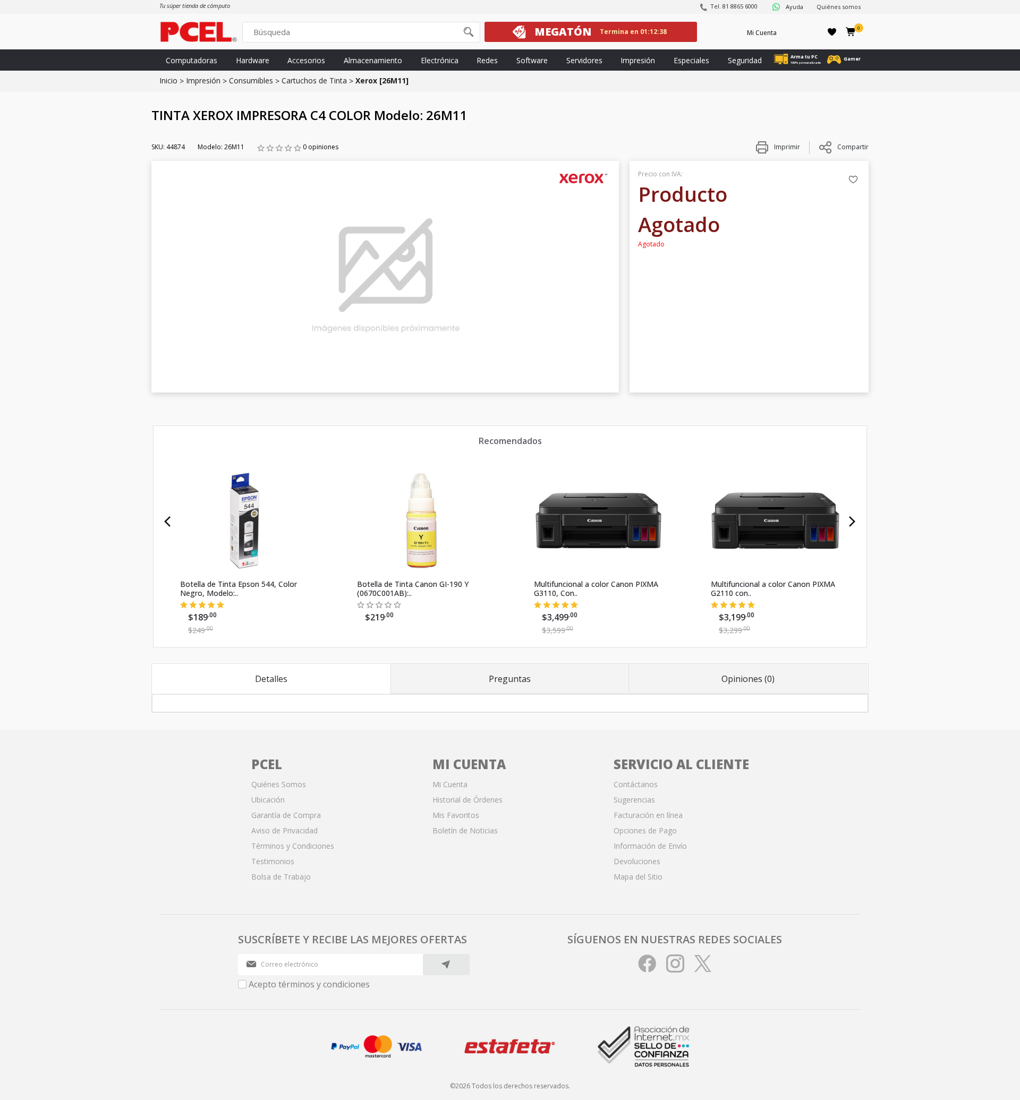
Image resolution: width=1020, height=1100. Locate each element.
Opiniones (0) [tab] (748, 679)
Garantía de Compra (286, 815)
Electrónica (439, 60)
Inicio (168, 80)
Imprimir (786, 146)
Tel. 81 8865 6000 (734, 6)
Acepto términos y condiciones (309, 984)
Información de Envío (650, 846)
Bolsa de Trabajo (281, 877)
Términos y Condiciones (292, 846)
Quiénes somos (839, 7)
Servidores (584, 60)
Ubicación (268, 800)
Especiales (691, 60)
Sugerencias (634, 800)
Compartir (853, 146)
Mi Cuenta (762, 32)
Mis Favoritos (455, 815)
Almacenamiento (373, 60)
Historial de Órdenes (467, 800)
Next (852, 521)
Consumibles (251, 80)
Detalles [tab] (271, 679)
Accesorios (306, 60)
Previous (167, 521)
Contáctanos (636, 784)
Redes (487, 60)
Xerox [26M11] (382, 80)
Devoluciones (637, 861)
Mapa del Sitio (638, 877)
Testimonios (272, 861)
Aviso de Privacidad (284, 830)
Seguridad (745, 60)
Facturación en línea (648, 815)
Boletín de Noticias (465, 830)
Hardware (252, 60)
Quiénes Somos (278, 784)
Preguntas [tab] (510, 679)
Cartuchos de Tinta (314, 80)
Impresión (637, 60)
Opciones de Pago (645, 830)
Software (532, 60)
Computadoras (191, 60)
